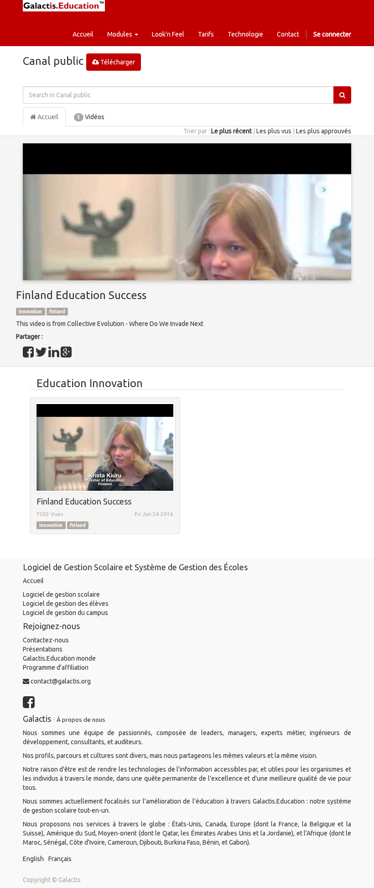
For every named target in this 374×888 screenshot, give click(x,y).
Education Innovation (89, 383)
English (33, 858)
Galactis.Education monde (59, 658)
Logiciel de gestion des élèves (66, 603)
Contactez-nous (46, 640)
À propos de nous (81, 719)
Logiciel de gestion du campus (65, 612)
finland (57, 311)
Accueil (47, 117)
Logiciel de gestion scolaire (61, 594)
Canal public (53, 61)
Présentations (42, 649)
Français (60, 858)
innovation (30, 311)
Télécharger (117, 62)
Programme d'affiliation (55, 667)
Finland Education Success (81, 295)
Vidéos (90, 117)
